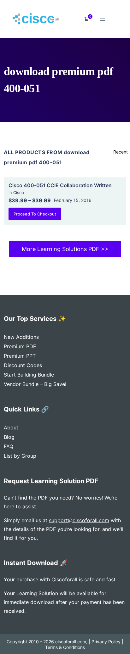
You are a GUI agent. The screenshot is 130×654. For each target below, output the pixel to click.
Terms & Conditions (65, 647)
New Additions (21, 337)
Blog (9, 437)
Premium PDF (20, 346)
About (11, 427)
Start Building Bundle (29, 375)
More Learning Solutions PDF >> (65, 249)
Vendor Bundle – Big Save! (35, 384)
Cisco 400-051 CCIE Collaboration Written (60, 185)
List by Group (20, 456)
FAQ (8, 446)
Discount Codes (23, 365)
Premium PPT (20, 356)
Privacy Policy (106, 641)
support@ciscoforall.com (79, 520)
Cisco (18, 192)
